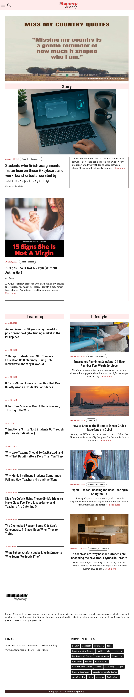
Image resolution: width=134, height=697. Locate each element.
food (109, 646)
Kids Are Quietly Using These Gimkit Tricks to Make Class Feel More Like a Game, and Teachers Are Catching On (34, 502)
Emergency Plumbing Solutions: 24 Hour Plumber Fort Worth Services (99, 363)
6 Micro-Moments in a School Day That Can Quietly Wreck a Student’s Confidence (32, 385)
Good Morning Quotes (83, 651)
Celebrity (86, 646)
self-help (109, 666)
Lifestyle (91, 420)
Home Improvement (96, 356)
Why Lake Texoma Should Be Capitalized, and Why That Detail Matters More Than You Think (34, 454)
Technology (36, 159)
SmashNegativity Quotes (105, 672)
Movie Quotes (102, 656)
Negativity (117, 656)
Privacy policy (49, 645)
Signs (120, 666)
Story (24, 159)
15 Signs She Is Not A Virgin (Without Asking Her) (31, 270)
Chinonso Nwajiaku (14, 186)
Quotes (88, 661)
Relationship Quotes (82, 666)
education (99, 646)
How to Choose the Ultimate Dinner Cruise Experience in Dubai (99, 427)
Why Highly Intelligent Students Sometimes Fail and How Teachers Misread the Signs (33, 477)
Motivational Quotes (82, 656)
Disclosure (33, 645)
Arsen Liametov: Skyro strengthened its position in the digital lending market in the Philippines (32, 333)
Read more (120, 168)
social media (78, 677)
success (100, 677)
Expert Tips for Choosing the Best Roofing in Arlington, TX (99, 492)
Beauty (75, 646)
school (99, 666)
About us (10, 645)
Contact (21, 645)
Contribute (42, 649)
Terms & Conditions (15, 649)
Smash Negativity (81, 672)
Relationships (27, 262)
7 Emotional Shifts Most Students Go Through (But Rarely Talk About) (34, 431)
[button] (9, 5)
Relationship (101, 661)
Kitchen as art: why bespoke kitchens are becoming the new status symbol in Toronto (99, 556)
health (100, 651)
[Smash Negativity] (68, 5)
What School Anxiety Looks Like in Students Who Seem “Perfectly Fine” (33, 554)
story (90, 677)
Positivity (77, 661)
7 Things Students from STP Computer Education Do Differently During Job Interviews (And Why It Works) (30, 360)
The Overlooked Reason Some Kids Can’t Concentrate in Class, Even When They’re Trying (31, 529)
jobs (108, 651)
